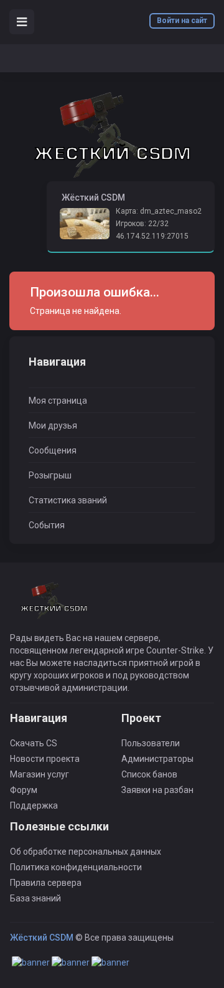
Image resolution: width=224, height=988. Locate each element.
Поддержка (34, 805)
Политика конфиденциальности (76, 867)
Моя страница (58, 401)
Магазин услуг (39, 774)
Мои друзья (53, 425)
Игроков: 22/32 (142, 223)
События (47, 525)
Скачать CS (33, 743)
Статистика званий (68, 500)
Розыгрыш (50, 475)
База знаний (35, 898)
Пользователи (150, 743)
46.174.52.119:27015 (152, 236)
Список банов (149, 774)
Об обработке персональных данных (85, 852)
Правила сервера (46, 883)
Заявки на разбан (157, 790)
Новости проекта (45, 759)
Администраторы (157, 759)
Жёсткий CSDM (41, 938)
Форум (23, 790)
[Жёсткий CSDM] (112, 135)
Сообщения (53, 450)
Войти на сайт (182, 20)
